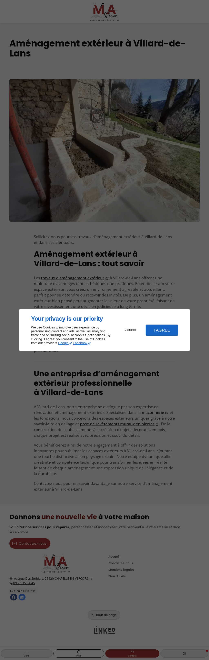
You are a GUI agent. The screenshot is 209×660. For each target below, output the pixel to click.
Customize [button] (131, 329)
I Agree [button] (162, 330)
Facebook (80, 343)
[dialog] (104, 330)
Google (63, 343)
